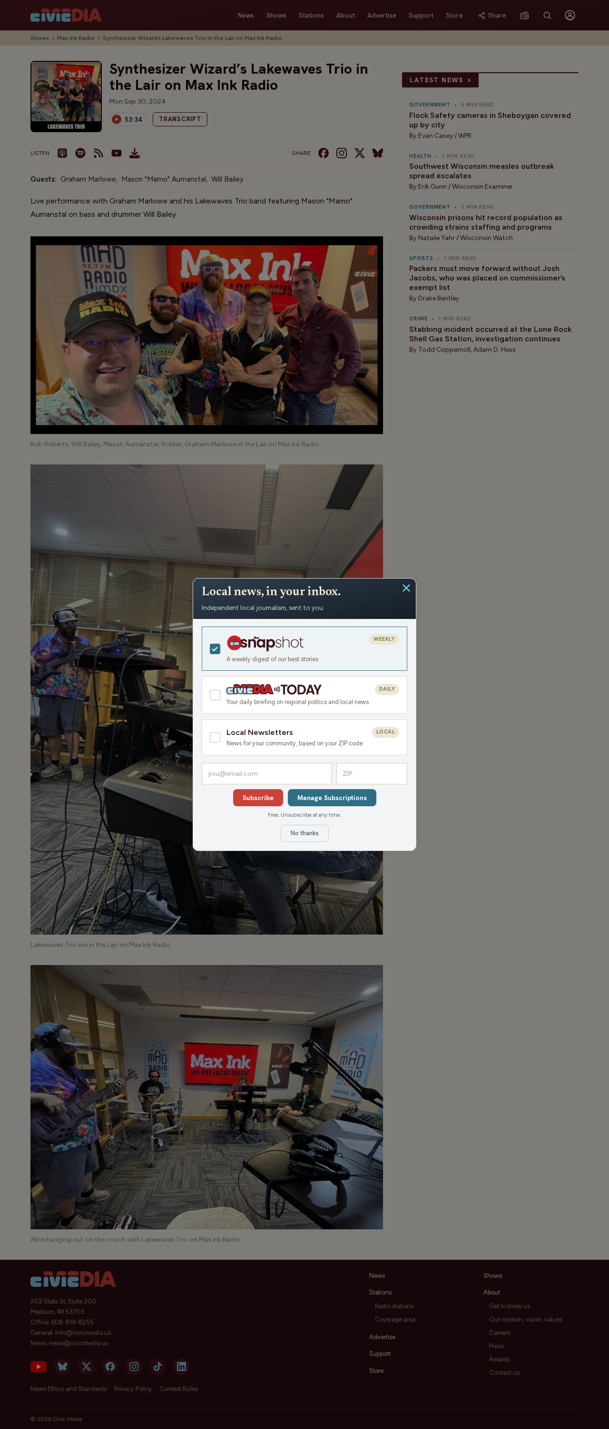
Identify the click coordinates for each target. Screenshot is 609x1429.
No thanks (305, 833)
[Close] (406, 588)
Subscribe (258, 797)
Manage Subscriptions (332, 797)
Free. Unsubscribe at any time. (304, 814)
